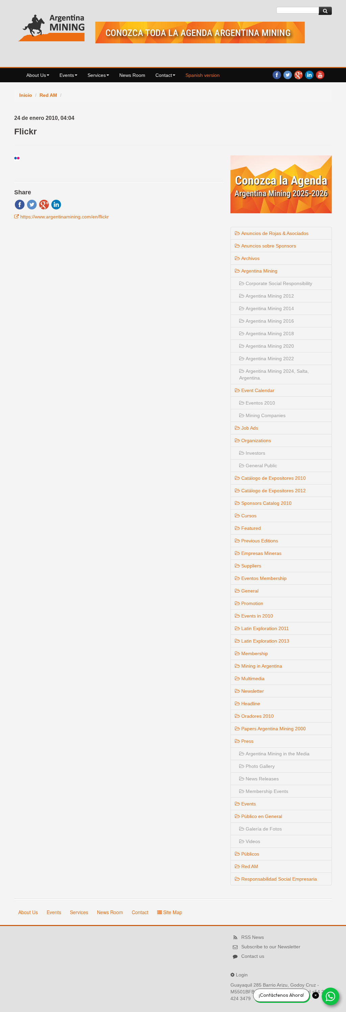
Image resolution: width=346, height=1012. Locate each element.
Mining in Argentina (261, 666)
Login (242, 974)
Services (97, 75)
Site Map (172, 912)
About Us (36, 75)
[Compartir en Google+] (44, 204)
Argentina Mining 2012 (269, 296)
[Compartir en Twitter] (31, 204)
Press (246, 741)
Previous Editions (259, 540)
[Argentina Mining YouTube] (320, 74)
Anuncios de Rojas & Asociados (274, 233)
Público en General (261, 816)
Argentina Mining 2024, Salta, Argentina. (274, 374)
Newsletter (252, 691)
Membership (254, 653)
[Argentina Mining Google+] (298, 74)
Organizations (255, 440)
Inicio (25, 95)
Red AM (48, 95)
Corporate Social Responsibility (278, 283)
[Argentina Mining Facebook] (276, 74)
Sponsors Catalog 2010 (266, 503)
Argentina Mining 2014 (269, 308)
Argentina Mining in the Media (277, 753)
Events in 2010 (256, 616)
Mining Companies (265, 415)
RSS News (252, 937)
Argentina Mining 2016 (269, 321)
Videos (252, 841)
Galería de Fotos (263, 829)
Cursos (248, 515)
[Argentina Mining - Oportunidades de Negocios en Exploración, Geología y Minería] (51, 26)
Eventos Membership (263, 578)
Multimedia (252, 678)
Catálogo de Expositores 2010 (273, 478)
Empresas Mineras (260, 553)
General (249, 591)
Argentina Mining (258, 271)
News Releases (261, 778)
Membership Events (266, 791)
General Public (260, 465)
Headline (250, 703)
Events (66, 75)
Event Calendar (257, 390)
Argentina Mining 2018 (269, 333)
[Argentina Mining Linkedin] (309, 74)
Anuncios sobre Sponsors (268, 246)
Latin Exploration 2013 (264, 641)
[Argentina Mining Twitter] (287, 74)
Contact (163, 75)
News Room (132, 75)
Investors (254, 453)
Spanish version (203, 75)
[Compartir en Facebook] (19, 204)
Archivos (250, 258)
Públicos (249, 854)
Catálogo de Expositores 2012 (273, 490)
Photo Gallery (259, 766)
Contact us (252, 956)
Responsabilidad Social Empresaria (278, 879)
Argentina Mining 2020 (269, 346)
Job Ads (249, 428)
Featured (250, 528)
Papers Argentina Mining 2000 (273, 728)
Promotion (251, 603)
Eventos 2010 (259, 403)
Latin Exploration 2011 (264, 628)
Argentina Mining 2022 (269, 358)
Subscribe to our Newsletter (270, 946)
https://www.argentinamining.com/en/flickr (64, 216)
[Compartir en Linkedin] (56, 204)
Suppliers (250, 565)
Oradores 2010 (257, 716)
